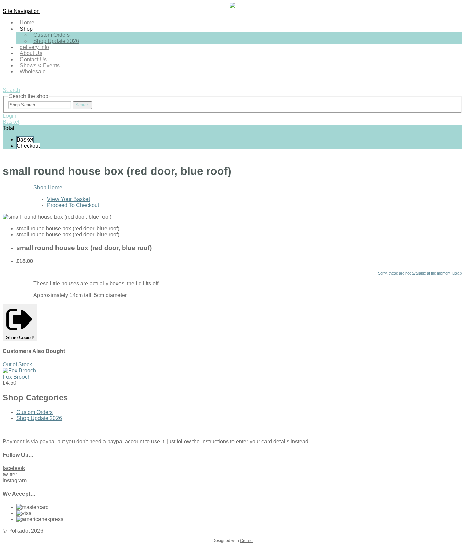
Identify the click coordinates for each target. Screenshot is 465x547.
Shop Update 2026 (56, 41)
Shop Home (47, 187)
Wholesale (33, 71)
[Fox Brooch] (19, 371)
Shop (26, 29)
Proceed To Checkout (73, 205)
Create (246, 540)
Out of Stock (17, 364)
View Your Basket (68, 199)
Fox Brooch (17, 377)
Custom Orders (34, 412)
